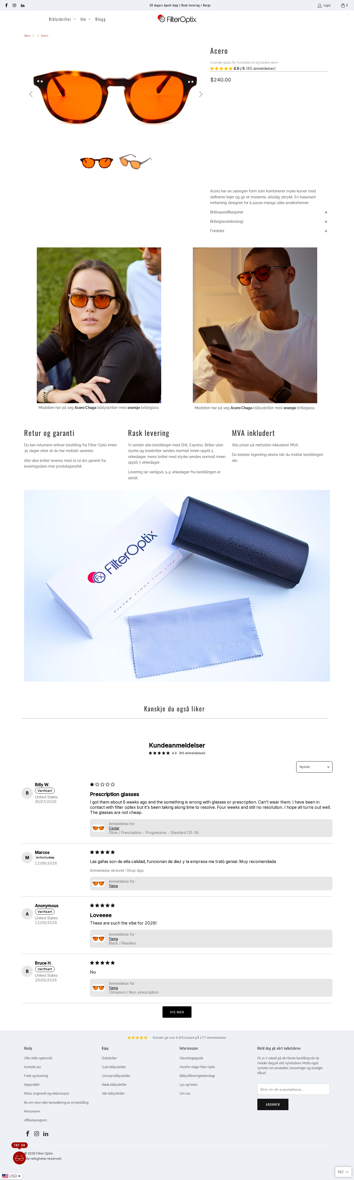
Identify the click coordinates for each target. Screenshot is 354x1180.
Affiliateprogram (35, 1120)
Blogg (100, 19)
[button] (221, 68)
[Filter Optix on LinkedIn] (22, 5)
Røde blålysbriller (114, 1085)
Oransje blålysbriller (116, 1076)
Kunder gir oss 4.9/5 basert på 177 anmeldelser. (190, 1038)
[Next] (200, 94)
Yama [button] (113, 886)
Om (84, 19)
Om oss (185, 1093)
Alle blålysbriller (113, 1093)
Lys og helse (188, 1085)
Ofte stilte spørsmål (38, 1058)
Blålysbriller (61, 19)
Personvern (32, 1111)
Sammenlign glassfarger (229, 125)
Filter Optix (44, 1153)
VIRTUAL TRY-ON (269, 162)
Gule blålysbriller (114, 1067)
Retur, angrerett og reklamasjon (46, 1093)
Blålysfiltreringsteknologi (197, 1076)
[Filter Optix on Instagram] (14, 5)
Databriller (109, 1058)
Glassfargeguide (191, 1058)
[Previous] (31, 94)
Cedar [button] (114, 828)
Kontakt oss (32, 1067)
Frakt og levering (36, 1076)
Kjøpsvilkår (32, 1085)
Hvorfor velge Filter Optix (197, 1067)
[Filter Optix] (177, 19)
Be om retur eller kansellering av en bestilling (56, 1102)
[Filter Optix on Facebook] (6, 5)
